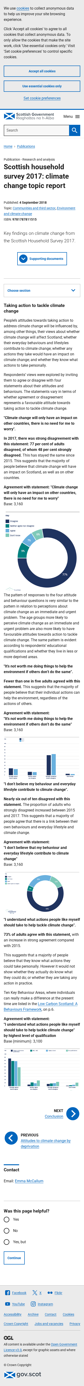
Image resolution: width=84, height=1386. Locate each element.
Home (8, 146)
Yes (16, 1219)
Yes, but (19, 1242)
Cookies (68, 1314)
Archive (33, 1314)
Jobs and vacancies (49, 1324)
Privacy (75, 1324)
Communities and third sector (34, 208)
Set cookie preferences (42, 98)
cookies (23, 8)
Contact (50, 1314)
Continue (14, 1258)
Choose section (18, 290)
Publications (26, 146)
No (15, 1230)
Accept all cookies (42, 71)
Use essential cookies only (42, 86)
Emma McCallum (29, 1181)
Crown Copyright (16, 1324)
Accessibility (12, 1314)
